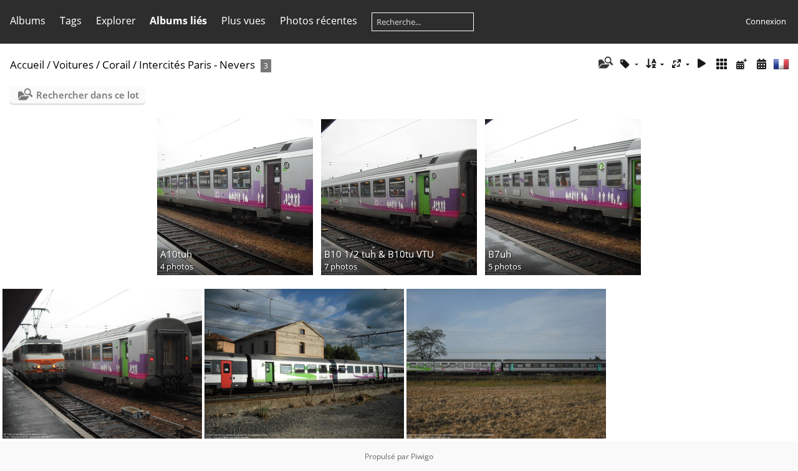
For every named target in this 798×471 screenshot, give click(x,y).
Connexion (766, 21)
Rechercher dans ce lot (87, 95)
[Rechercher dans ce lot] (604, 63)
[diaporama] (702, 64)
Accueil (27, 64)
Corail (116, 64)
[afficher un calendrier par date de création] (761, 64)
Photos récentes (318, 20)
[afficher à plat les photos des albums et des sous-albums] (721, 64)
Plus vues (243, 20)
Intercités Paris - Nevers (197, 64)
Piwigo (422, 456)
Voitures (73, 64)
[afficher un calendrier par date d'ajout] (741, 64)
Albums (28, 20)
